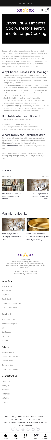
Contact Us (6, 332)
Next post (45, 176)
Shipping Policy (8, 352)
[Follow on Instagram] (23, 429)
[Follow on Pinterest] (33, 429)
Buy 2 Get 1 (6, 299)
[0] (46, 10)
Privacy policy (23, 416)
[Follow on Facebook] (13, 429)
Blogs (4, 328)
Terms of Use (7, 365)
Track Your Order (8, 319)
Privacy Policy (7, 361)
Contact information (10, 369)
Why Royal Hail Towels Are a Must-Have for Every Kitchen (12, 196)
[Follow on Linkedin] (28, 429)
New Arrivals (7, 286)
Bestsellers (6, 290)
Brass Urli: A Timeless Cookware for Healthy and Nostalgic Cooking (37, 236)
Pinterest (6, 394)
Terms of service (37, 416)
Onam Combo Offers (10, 307)
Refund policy (10, 416)
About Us (6, 340)
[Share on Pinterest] (8, 171)
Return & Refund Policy (11, 356)
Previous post (7, 176)
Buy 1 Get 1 (6, 295)
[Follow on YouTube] (38, 429)
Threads (5, 389)
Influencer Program (9, 323)
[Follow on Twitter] (18, 429)
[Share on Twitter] (3, 171)
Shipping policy (16, 419)
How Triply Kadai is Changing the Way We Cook (39, 196)
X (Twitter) (6, 398)
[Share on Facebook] (5, 171)
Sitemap (5, 336)
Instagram (6, 385)
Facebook (6, 381)
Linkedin (5, 402)
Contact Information (32, 419)
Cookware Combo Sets (11, 303)
